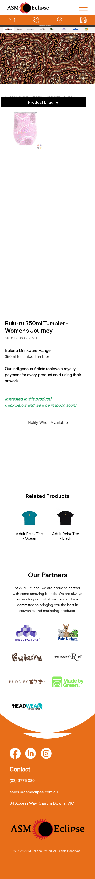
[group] (47, 529)
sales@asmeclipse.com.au (34, 792)
